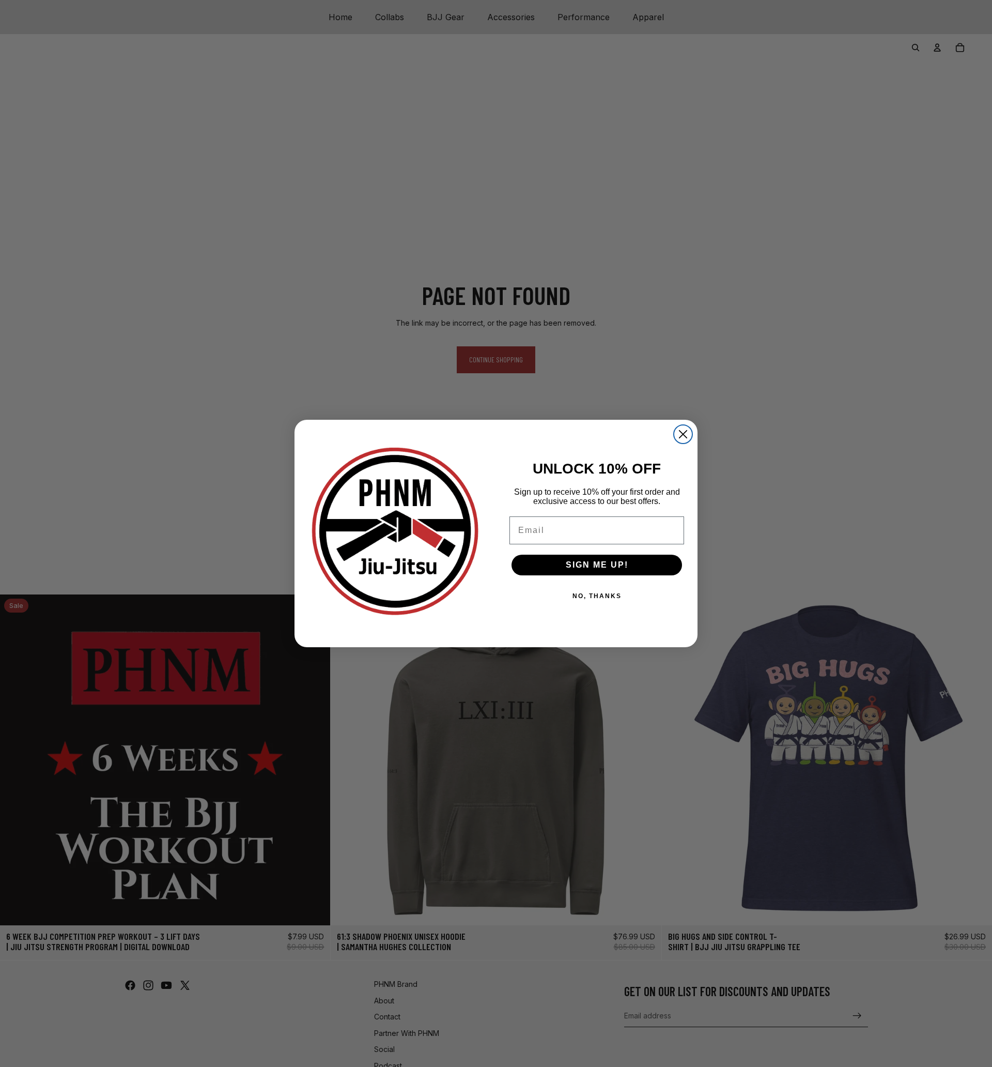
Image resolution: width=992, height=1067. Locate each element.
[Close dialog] (683, 434)
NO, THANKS (597, 596)
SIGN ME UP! (597, 564)
